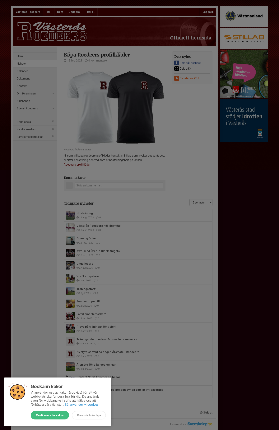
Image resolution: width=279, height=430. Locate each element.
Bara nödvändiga (89, 415)
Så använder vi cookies (82, 404)
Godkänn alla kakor (50, 415)
